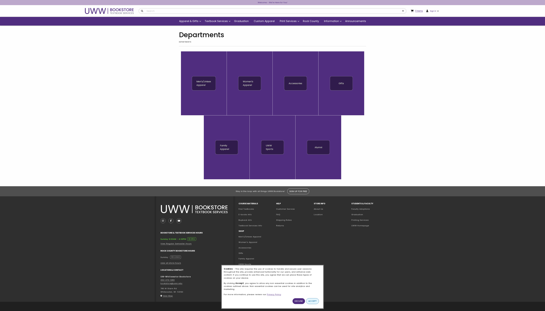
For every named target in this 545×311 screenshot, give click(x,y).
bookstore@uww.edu (171, 283)
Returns (280, 225)
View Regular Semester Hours (176, 243)
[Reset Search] (403, 11)
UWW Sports (245, 264)
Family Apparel (246, 258)
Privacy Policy (274, 294)
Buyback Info (245, 220)
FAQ (278, 214)
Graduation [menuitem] (241, 21)
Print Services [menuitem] (288, 21)
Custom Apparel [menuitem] (264, 21)
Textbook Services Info (256, 225)
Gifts (241, 253)
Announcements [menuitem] (355, 21)
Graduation (357, 214)
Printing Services (369, 220)
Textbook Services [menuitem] (216, 21)
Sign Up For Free (298, 191)
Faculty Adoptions (369, 209)
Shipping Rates (284, 220)
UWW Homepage (369, 225)
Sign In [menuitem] (433, 11)
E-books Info (245, 214)
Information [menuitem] (331, 21)
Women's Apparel (248, 242)
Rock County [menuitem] (311, 21)
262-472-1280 (168, 280)
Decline (299, 301)
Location (318, 214)
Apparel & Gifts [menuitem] (188, 21)
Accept (312, 301)
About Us (318, 209)
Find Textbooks (246, 209)
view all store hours (171, 263)
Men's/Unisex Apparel (250, 236)
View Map (168, 296)
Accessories (245, 247)
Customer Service (285, 209)
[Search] (142, 11)
